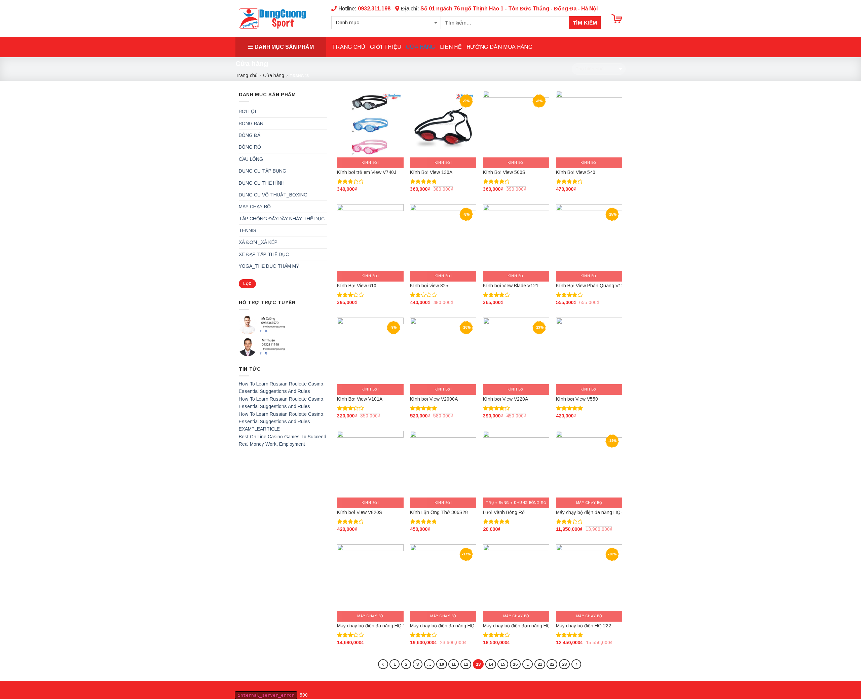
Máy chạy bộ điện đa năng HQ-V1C (593, 512)
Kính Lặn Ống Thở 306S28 (439, 512)
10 (441, 664)
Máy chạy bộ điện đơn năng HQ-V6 (520, 625)
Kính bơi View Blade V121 (510, 285)
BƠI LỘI (247, 111)
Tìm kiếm (584, 23)
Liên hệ (451, 47)
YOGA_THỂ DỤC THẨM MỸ (269, 266)
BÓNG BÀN (251, 123)
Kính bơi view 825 (429, 285)
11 (453, 664)
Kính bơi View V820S (359, 512)
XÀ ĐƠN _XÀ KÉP (258, 242)
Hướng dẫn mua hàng (499, 47)
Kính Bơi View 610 (356, 285)
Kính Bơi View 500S (504, 172)
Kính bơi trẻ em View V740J (366, 172)
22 (552, 664)
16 (515, 664)
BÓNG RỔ (250, 147)
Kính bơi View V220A (505, 399)
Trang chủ (348, 47)
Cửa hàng (420, 47)
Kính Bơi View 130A (431, 172)
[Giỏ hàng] (616, 18)
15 (502, 664)
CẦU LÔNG (251, 159)
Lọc (247, 284)
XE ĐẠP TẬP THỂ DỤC (264, 254)
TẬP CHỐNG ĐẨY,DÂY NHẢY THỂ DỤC (282, 218)
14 (490, 664)
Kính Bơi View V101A (359, 399)
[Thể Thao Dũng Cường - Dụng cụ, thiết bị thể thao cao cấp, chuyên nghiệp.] (272, 18)
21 (539, 664)
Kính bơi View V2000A (434, 399)
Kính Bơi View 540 (575, 172)
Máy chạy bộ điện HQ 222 (583, 625)
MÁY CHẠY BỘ (255, 206)
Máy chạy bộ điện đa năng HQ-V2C (374, 625)
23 (564, 664)
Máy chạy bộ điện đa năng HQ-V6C (447, 625)
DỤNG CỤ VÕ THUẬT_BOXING (273, 194)
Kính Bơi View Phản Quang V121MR (595, 285)
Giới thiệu (385, 47)
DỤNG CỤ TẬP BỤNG (262, 171)
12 (465, 664)
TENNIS (247, 230)
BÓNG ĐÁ (249, 135)
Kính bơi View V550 (577, 399)
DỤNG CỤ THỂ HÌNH (262, 183)
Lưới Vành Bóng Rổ (504, 512)
